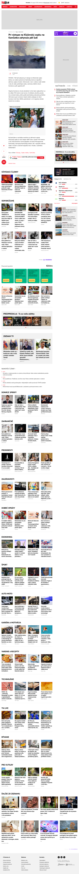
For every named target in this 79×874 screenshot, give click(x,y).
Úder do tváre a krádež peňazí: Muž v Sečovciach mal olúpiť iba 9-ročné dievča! (20, 408)
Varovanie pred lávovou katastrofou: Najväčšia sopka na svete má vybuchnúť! (20, 188)
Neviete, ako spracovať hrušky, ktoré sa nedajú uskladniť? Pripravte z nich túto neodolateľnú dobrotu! (46, 781)
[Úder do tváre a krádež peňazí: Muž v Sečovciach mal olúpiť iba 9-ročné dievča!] (20, 399)
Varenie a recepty (10, 651)
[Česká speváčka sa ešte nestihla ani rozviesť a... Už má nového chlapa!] (46, 457)
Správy (4, 359)
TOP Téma (17, 700)
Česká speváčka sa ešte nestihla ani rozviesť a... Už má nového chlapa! (46, 465)
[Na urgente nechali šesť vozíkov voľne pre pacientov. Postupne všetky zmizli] (20, 715)
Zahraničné (13, 6)
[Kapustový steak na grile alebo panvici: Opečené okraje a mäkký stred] (46, 658)
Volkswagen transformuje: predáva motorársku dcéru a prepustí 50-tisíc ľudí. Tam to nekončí (7, 609)
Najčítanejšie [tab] (60, 86)
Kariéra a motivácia (11, 622)
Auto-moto (7, 593)
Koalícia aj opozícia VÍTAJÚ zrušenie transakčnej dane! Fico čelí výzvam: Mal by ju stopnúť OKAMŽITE (7, 408)
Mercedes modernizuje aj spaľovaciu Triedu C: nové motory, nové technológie (46, 609)
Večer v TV (67, 179)
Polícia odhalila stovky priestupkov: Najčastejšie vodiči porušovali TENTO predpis (24, 382)
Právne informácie (7, 860)
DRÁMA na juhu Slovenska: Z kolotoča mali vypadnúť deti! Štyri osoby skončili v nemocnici (69, 211)
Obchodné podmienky (26, 864)
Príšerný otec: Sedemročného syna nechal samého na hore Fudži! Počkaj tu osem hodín (69, 233)
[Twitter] (64, 857)
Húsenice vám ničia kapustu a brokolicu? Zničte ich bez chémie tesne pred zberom (20, 781)
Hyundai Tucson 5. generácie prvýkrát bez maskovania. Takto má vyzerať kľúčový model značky (33, 609)
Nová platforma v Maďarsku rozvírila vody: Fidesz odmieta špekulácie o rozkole (24, 378)
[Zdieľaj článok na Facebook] (4, 151)
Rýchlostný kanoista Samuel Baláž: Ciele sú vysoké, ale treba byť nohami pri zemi (42, 354)
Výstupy (18, 152)
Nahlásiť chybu (12, 163)
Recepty (42, 786)
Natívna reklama (24, 870)
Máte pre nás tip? (43, 870)
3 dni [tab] (69, 86)
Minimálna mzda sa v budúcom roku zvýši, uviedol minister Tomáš (10, 354)
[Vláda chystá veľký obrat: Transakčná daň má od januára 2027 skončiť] (33, 544)
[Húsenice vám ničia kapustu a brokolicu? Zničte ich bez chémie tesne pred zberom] (20, 772)
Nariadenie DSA (6, 870)
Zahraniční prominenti (6, 469)
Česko (42, 586)
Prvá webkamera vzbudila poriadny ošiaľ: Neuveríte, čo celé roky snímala (20, 494)
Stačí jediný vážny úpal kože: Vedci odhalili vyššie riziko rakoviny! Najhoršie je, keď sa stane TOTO (46, 495)
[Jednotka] (56, 191)
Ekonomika (48, 6)
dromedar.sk (4, 500)
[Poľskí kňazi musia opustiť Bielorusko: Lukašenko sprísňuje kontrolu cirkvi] (20, 428)
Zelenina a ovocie (18, 786)
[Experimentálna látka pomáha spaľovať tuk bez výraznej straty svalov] (33, 686)
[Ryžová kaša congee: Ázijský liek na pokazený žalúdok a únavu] (33, 658)
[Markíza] (56, 183)
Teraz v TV (58, 179)
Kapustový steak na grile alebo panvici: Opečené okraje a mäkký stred (46, 666)
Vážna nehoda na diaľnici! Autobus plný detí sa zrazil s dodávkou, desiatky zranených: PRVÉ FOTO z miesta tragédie (69, 218)
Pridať (41, 157)
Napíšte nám (5, 868)
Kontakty (42, 857)
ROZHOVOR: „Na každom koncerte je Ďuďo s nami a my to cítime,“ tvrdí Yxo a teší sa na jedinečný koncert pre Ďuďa (46, 188)
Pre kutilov (7, 765)
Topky (17, 31)
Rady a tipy (30, 671)
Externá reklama (24, 862)
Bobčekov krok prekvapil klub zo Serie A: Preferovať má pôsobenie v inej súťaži (7, 581)
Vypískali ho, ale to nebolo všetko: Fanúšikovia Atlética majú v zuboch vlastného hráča (33, 581)
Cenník (22, 866)
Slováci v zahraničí (5, 586)
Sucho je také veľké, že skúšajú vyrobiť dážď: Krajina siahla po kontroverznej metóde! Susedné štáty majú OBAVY (69, 225)
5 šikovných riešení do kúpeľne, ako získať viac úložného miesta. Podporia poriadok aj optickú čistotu (33, 753)
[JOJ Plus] (56, 199)
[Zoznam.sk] (62, 865)
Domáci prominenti (18, 471)
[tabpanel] (65, 102)
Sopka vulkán (25, 152)
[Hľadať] (75, 6)
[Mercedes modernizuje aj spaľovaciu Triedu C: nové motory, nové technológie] (46, 600)
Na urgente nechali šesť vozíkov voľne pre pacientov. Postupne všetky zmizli (20, 724)
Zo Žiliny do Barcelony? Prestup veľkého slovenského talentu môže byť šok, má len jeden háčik (33, 724)
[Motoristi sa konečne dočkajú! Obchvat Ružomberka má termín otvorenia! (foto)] (7, 544)
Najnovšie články (8, 369)
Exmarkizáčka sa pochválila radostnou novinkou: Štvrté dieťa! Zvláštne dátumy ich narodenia (19, 466)
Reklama (23, 857)
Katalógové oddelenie (44, 866)
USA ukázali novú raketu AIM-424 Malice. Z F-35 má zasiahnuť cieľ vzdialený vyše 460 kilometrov (20, 695)
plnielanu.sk (43, 529)
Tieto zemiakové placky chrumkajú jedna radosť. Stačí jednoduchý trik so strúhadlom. (7, 667)
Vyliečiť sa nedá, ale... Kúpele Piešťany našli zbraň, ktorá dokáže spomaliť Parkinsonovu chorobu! (27, 355)
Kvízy (55, 6)
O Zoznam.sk (6, 857)
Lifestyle (69, 6)
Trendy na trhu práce (45, 643)
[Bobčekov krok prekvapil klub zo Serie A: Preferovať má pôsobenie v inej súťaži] (7, 571)
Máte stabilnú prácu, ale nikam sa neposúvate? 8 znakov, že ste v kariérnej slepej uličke (20, 638)
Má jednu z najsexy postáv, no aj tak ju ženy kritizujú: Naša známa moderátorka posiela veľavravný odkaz (25, 374)
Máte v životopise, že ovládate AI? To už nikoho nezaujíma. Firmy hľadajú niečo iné (33, 638)
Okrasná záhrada (5, 786)
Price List (23, 868)
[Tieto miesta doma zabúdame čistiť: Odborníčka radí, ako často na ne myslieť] (33, 486)
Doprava (16, 614)
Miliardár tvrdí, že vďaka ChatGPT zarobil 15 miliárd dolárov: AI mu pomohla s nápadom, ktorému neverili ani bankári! (20, 553)
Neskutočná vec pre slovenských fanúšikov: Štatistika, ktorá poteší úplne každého (20, 299)
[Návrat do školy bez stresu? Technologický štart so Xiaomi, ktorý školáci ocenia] (33, 515)
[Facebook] (59, 857)
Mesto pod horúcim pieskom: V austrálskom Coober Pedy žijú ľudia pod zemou (7, 495)
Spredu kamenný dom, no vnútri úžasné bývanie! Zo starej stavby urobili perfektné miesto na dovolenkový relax (46, 753)
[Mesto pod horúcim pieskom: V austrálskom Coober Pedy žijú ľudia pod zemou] (7, 486)
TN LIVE (5, 708)
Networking (4, 643)
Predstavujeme (31, 614)
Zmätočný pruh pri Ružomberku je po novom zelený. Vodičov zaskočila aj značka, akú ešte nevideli (46, 724)
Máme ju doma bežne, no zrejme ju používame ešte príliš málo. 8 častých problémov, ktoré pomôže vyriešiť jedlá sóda (20, 753)
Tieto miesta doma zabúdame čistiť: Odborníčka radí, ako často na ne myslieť (33, 494)
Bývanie (5, 737)
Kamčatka (32, 152)
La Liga (29, 586)
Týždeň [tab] (74, 86)
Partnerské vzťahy (66, 169)
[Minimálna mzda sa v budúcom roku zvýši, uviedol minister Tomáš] (10, 344)
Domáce (5, 6)
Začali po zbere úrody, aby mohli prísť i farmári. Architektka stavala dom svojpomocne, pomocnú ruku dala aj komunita (7, 753)
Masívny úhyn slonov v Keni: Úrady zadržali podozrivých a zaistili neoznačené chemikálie (46, 437)
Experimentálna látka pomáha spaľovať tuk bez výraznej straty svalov (32, 695)
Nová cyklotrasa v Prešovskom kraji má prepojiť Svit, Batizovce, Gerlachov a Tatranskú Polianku (20, 609)
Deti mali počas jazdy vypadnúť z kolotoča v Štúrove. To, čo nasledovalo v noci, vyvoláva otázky (7, 724)
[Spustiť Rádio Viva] (66, 32)
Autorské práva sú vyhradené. (64, 861)
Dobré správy (8, 508)
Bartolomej (46, 2)
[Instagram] (61, 857)
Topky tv (61, 6)
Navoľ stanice (57, 203)
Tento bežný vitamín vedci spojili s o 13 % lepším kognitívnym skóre (46, 694)
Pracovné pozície (7, 266)
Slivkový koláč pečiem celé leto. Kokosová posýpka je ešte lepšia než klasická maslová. (20, 667)
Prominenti (22, 6)
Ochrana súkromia (7, 862)
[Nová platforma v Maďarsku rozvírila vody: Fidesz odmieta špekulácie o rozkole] (7, 428)
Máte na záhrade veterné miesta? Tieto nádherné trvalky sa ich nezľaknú (32, 781)
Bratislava (43, 413)
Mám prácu (17, 643)
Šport (30, 6)
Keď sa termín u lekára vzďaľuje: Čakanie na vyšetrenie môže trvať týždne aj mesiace (45, 299)
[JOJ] (56, 187)
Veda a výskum (31, 700)
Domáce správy (9, 392)
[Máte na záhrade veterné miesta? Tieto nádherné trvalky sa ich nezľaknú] (33, 772)
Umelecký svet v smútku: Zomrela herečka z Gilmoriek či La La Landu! (7, 465)
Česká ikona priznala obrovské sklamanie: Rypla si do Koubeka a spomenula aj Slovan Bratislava (46, 581)
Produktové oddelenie (44, 862)
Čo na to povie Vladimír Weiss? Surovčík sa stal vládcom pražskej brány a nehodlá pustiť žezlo (19, 581)
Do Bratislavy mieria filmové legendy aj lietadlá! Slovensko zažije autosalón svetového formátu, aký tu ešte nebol (33, 299)
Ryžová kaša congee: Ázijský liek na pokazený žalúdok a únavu (33, 666)
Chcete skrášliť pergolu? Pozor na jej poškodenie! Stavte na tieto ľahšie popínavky (7, 781)
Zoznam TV (8, 336)
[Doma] (56, 195)
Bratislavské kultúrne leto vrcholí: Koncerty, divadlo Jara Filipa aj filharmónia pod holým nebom (46, 408)
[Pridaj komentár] (4, 146)
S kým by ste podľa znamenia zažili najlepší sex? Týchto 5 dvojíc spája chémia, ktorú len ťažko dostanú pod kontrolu (68, 172)
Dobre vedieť (43, 193)
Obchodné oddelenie (44, 864)
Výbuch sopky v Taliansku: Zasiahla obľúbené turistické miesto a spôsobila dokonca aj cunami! (33, 188)
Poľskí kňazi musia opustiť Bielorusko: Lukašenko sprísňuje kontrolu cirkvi (22, 386)
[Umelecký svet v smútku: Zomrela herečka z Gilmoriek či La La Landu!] (7, 457)
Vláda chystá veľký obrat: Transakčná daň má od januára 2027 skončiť (33, 552)
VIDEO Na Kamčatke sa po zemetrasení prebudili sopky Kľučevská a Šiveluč (7, 187)
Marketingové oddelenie (45, 868)
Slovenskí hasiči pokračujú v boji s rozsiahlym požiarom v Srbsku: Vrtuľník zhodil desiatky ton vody (33, 437)
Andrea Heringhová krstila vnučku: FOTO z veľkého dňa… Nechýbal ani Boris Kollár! (33, 466)
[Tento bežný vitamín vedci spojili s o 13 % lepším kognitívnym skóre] (46, 686)
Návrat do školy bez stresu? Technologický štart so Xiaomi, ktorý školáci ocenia (7, 299)
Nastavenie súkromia (7, 864)
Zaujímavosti (38, 6)
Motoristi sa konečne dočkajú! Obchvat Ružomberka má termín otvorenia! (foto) (6, 553)
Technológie (8, 679)
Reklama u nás (24, 860)
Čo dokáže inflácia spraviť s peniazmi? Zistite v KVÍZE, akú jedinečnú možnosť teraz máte (7, 524)
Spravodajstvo (42, 860)
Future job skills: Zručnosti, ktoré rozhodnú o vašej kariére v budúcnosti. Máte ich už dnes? (46, 638)
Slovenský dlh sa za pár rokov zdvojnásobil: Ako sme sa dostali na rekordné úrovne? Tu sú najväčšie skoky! (46, 553)
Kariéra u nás (5, 866)
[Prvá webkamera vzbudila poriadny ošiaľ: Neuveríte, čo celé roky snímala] (20, 486)
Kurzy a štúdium (31, 643)
